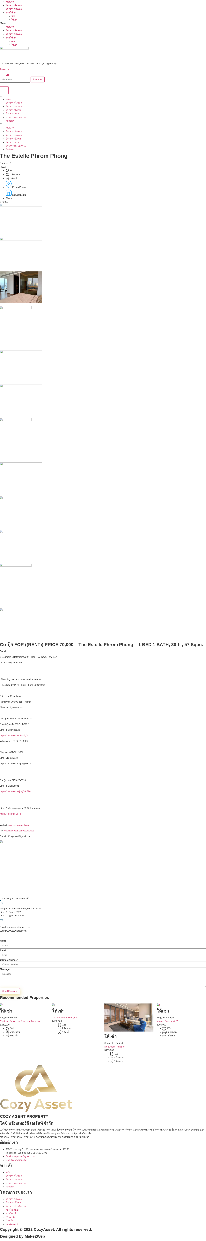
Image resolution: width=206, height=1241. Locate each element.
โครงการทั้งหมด (14, 5)
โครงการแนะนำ (14, 9)
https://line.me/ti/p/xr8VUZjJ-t (14, 735)
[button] (103, 23)
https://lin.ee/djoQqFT (10, 814)
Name (3, 941)
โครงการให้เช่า (13, 110)
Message (5, 969)
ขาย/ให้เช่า (11, 12)
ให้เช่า (14, 20)
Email (3, 950)
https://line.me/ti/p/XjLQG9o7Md (15, 791)
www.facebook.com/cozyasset (19, 830)
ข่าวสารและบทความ (16, 117)
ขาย (13, 16)
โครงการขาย (12, 113)
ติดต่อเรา (4, 69)
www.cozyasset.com (19, 825)
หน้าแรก (10, 2)
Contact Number (9, 960)
